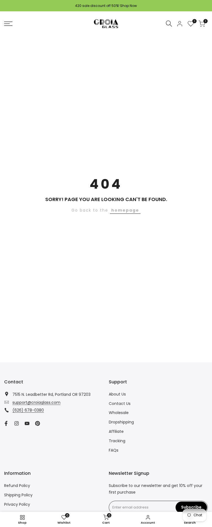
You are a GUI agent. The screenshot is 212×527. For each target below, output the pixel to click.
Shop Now (128, 5)
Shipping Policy (18, 495)
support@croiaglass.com (36, 402)
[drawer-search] (169, 23)
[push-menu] (8, 23)
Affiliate (116, 431)
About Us (117, 394)
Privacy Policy (17, 504)
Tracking (117, 441)
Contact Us (120, 403)
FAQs (113, 450)
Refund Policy (17, 485)
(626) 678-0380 (28, 410)
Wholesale (119, 412)
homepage (125, 210)
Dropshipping (121, 422)
